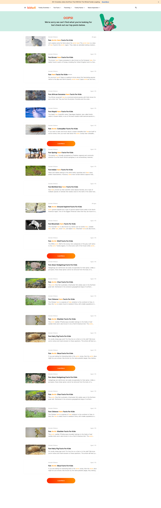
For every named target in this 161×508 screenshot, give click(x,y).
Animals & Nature (53, 37)
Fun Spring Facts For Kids (60, 153)
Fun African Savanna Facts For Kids (65, 94)
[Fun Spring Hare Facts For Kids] (35, 154)
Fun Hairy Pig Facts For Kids (59, 336)
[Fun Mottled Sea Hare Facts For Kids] (35, 188)
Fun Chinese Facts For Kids (61, 299)
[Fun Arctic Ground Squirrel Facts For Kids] (35, 208)
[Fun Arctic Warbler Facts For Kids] (35, 320)
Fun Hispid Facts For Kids (60, 112)
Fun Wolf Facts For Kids (60, 241)
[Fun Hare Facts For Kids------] (35, 75)
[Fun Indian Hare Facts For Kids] (35, 171)
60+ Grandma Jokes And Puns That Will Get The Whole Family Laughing (76, 2)
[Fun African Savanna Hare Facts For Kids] (35, 95)
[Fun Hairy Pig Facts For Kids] (35, 337)
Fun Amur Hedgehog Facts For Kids (62, 265)
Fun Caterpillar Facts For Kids (63, 129)
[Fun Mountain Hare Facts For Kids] (35, 225)
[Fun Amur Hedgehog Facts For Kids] (35, 266)
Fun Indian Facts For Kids (60, 170)
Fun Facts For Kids (60, 40)
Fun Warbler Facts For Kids (62, 319)
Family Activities (44, 7)
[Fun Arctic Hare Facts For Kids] (35, 41)
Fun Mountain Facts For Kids (62, 224)
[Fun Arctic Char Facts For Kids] (35, 283)
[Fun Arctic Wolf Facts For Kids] (35, 242)
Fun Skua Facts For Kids (60, 353)
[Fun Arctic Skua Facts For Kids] (35, 354)
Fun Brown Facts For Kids (60, 57)
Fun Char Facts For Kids (60, 282)
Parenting (67, 7)
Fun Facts (57, 7)
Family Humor (79, 7)
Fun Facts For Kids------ (60, 75)
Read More (105, 2)
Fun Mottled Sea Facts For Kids (63, 187)
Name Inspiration (93, 7)
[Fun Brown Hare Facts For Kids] (35, 58)
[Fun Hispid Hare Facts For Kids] (35, 112)
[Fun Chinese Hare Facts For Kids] (35, 300)
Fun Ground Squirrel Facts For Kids (65, 207)
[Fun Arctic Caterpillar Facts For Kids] (35, 130)
